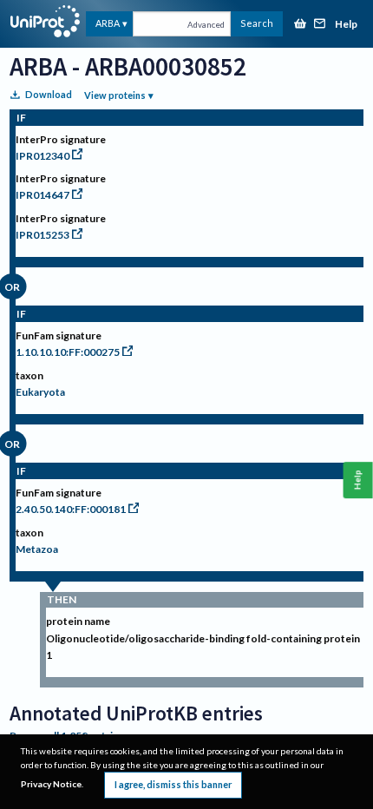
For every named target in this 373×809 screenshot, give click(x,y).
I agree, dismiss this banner (173, 784)
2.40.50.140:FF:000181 (71, 509)
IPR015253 (42, 234)
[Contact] (320, 24)
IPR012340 (42, 155)
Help (346, 24)
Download (48, 94)
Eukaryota (40, 391)
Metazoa (37, 549)
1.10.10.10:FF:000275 (68, 351)
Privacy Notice (51, 784)
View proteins (115, 95)
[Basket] (300, 24)
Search (256, 23)
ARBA (107, 23)
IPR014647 (42, 194)
